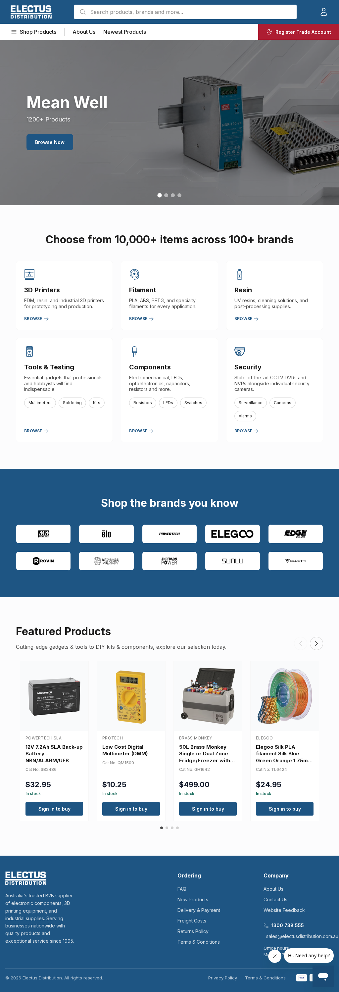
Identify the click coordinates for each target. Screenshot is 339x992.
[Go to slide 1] (159, 195)
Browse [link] (33, 318)
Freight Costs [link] (191, 920)
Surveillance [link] (251, 402)
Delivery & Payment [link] (198, 910)
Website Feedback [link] (284, 910)
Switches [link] (193, 402)
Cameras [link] (282, 402)
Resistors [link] (142, 402)
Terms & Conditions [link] (198, 942)
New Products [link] (192, 899)
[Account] (323, 12)
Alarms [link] (245, 415)
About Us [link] (84, 31)
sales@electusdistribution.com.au (302, 936)
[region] (169, 122)
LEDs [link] (168, 402)
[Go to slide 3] (173, 195)
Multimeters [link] (40, 402)
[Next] (316, 643)
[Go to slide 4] (179, 195)
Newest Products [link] (124, 31)
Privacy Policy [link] (222, 977)
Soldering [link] (72, 402)
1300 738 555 (287, 925)
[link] (31, 12)
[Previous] (300, 643)
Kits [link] (96, 402)
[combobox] (185, 12)
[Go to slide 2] (166, 195)
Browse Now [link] (216, 146)
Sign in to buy (54, 809)
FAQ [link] (181, 889)
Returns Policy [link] (193, 931)
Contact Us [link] (275, 899)
